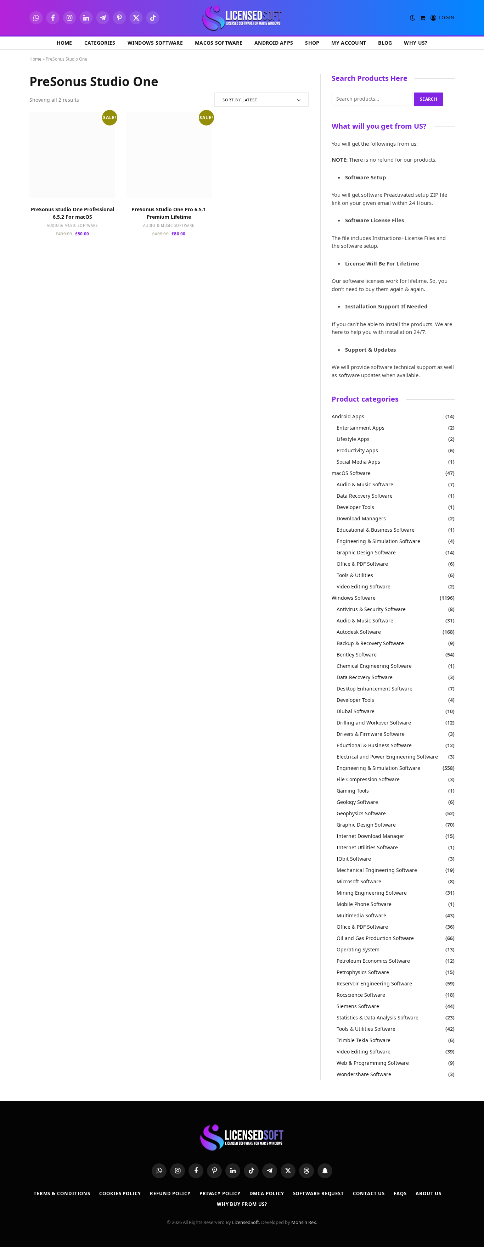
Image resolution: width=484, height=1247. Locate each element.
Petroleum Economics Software (373, 960)
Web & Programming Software (373, 1062)
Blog (385, 42)
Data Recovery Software (365, 495)
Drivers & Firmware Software (371, 734)
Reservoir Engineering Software (374, 983)
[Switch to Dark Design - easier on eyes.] (412, 18)
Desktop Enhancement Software (374, 688)
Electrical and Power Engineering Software (387, 756)
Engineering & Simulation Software (378, 541)
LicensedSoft (245, 1222)
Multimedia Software (361, 915)
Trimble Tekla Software (363, 1040)
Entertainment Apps (360, 427)
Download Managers (361, 518)
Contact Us (369, 1193)
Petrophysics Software (363, 972)
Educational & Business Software (376, 529)
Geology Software (357, 802)
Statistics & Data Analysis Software (377, 1017)
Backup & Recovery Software (370, 643)
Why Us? (415, 42)
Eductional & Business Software (374, 745)
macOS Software (218, 42)
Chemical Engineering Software (374, 665)
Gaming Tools (353, 790)
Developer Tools (355, 507)
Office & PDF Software (362, 563)
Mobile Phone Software (364, 904)
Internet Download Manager (370, 836)
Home (64, 42)
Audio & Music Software (72, 225)
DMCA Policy (266, 1193)
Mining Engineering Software (372, 892)
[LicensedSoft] (242, 17)
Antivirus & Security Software (371, 609)
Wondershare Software (364, 1074)
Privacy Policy (220, 1193)
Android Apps (273, 42)
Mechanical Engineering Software (377, 870)
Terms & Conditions (62, 1193)
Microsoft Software (359, 881)
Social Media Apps (358, 461)
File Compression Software (368, 779)
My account (348, 42)
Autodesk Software (359, 631)
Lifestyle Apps (353, 439)
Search (428, 99)
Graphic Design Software (366, 552)
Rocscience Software (361, 994)
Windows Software (155, 42)
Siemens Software (358, 1006)
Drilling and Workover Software (374, 722)
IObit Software (354, 858)
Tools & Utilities (355, 575)
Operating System (358, 949)
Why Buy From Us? (242, 1204)
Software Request (318, 1193)
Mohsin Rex (303, 1222)
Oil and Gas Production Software (375, 938)
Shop (312, 42)
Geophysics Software (361, 813)
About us (428, 1193)
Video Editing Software (363, 586)
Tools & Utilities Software (366, 1028)
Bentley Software (357, 654)
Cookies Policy (120, 1193)
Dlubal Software (356, 711)
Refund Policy (170, 1193)
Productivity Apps (357, 450)
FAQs (400, 1193)
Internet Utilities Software (367, 847)
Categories (100, 42)
